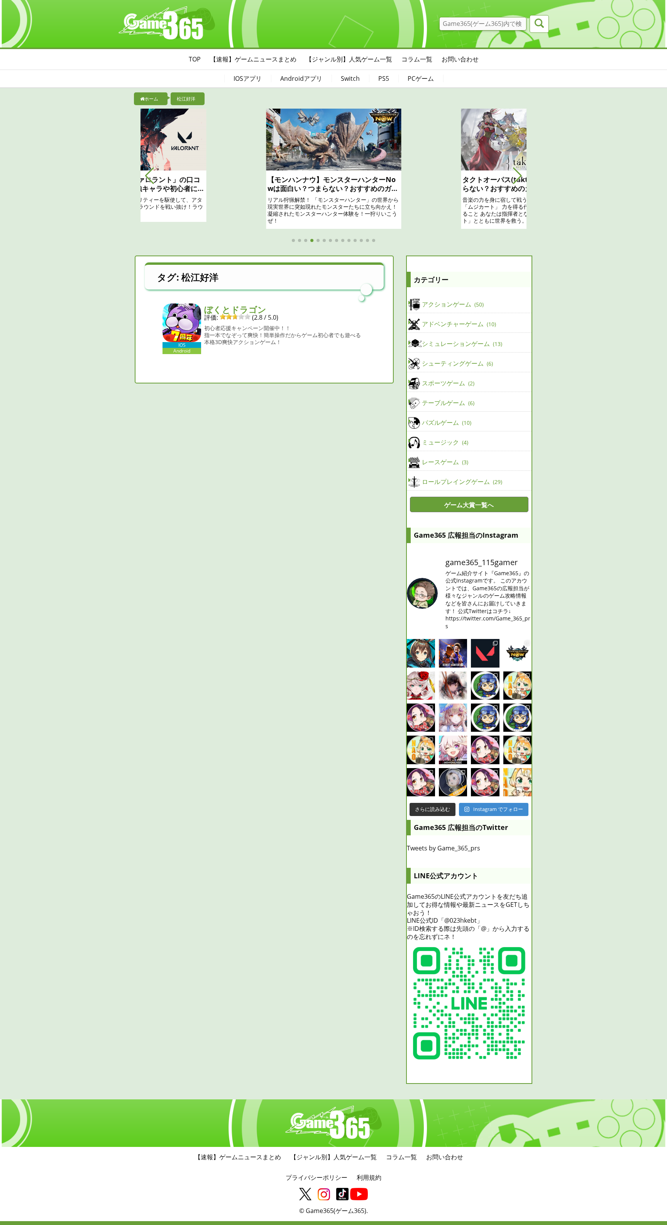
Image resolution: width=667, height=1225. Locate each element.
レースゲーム (444, 462)
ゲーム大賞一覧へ (469, 505)
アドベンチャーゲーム (458, 324)
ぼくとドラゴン (235, 309)
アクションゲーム (452, 304)
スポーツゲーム (447, 383)
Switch (350, 78)
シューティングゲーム (456, 363)
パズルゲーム (446, 422)
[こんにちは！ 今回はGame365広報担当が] (421, 718)
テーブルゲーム (447, 403)
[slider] (235, 316)
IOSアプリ (248, 78)
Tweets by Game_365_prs (443, 848)
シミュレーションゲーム (461, 343)
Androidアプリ (301, 78)
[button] (149, 175)
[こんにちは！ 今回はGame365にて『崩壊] (453, 750)
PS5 (383, 78)
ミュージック (444, 442)
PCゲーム (421, 78)
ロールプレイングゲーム (461, 481)
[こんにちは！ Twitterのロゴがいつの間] (517, 750)
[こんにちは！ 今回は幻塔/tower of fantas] (453, 718)
